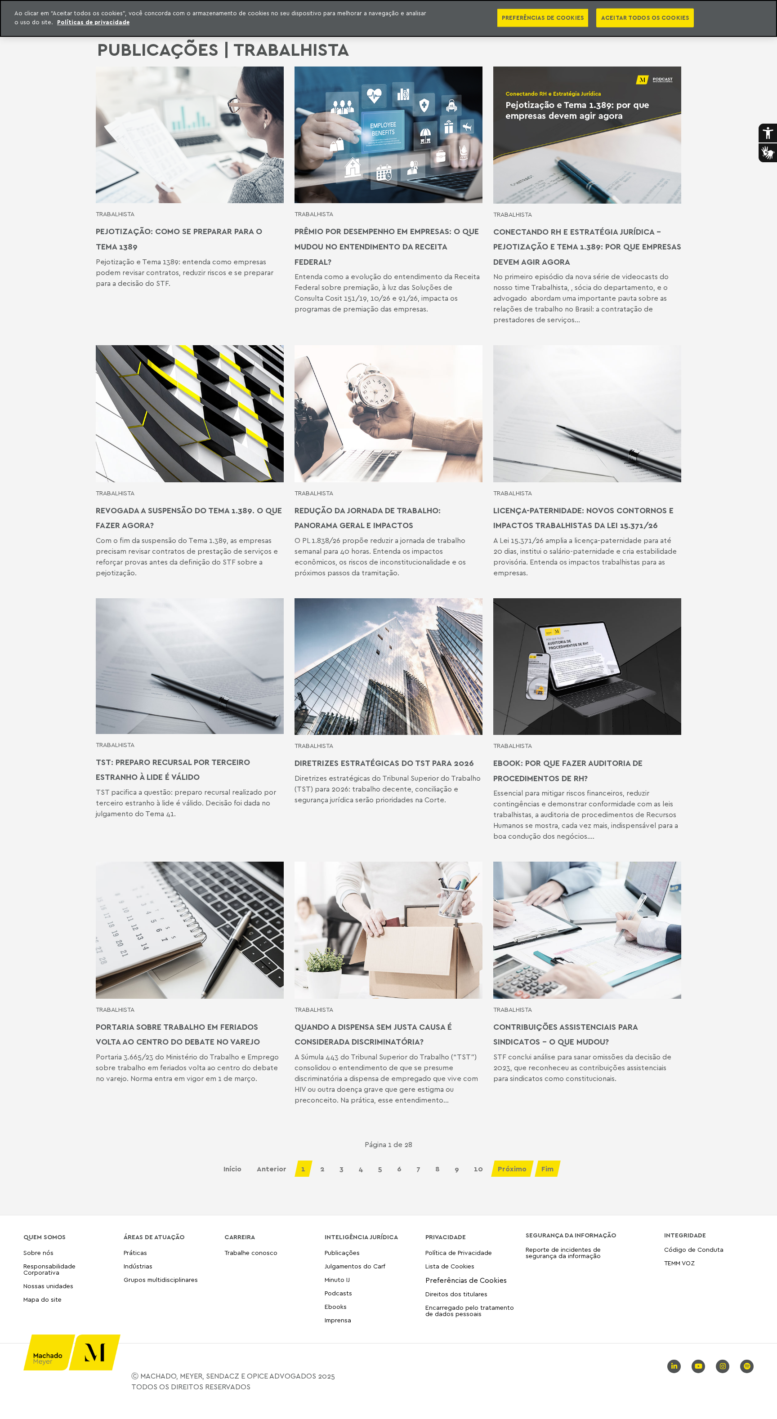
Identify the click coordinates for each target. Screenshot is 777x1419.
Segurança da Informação (571, 1235)
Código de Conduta (693, 1249)
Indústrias (138, 1266)
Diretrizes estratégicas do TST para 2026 (384, 763)
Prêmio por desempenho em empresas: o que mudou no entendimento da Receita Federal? (387, 246)
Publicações (342, 1253)
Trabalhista (115, 214)
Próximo (512, 1168)
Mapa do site (42, 1299)
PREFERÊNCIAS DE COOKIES (543, 17)
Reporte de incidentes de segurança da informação (563, 1252)
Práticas (135, 1253)
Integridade (685, 1235)
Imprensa (338, 1320)
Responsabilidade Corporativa (49, 1269)
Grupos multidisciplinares (161, 1279)
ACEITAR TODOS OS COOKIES (645, 17)
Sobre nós (38, 1253)
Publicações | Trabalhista (223, 49)
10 (478, 1168)
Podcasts (338, 1293)
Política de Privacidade (458, 1253)
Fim (547, 1168)
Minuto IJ (337, 1279)
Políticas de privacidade (93, 22)
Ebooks (336, 1306)
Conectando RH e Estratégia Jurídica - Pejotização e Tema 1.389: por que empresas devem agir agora (587, 247)
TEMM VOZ (679, 1263)
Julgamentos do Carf (355, 1266)
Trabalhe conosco (250, 1253)
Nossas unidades (48, 1286)
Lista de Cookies (449, 1266)
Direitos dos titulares (456, 1294)
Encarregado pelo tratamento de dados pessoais (469, 1310)
